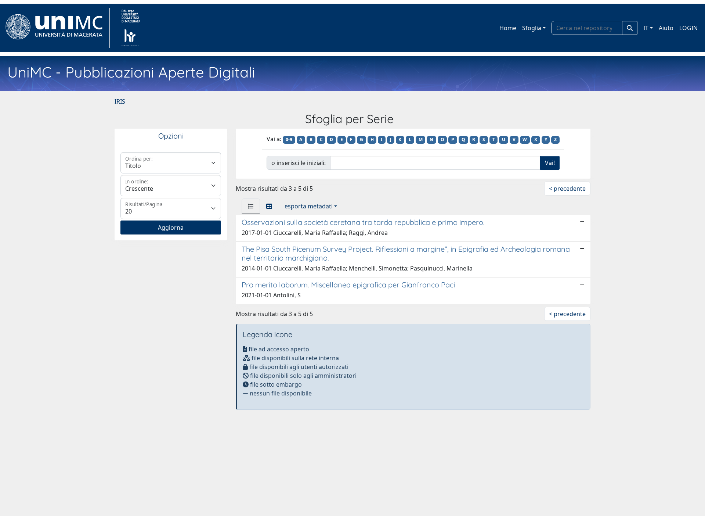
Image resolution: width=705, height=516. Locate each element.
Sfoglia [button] (531, 28)
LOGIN (688, 28)
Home (507, 28)
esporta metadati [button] (309, 206)
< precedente (567, 188)
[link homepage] (57, 28)
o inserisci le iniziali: (298, 163)
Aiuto (666, 28)
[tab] (251, 206)
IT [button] (645, 28)
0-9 (289, 139)
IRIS (120, 101)
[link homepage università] (131, 28)
